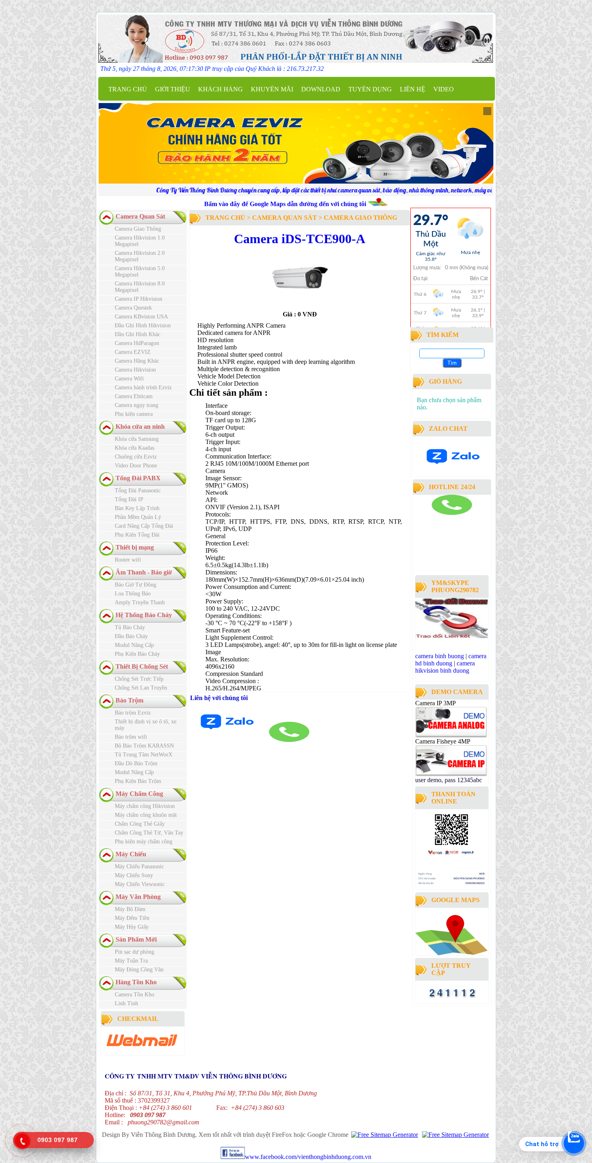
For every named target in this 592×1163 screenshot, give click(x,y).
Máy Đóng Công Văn (139, 970)
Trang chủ (127, 89)
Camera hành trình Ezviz (143, 387)
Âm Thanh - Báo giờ (144, 572)
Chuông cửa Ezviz (136, 457)
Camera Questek (133, 308)
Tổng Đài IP (129, 499)
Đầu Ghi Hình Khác (137, 334)
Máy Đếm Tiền (132, 918)
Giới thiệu (172, 89)
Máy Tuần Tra (131, 961)
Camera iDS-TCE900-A (299, 238)
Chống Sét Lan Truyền (141, 688)
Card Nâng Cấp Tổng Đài (144, 526)
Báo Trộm (129, 700)
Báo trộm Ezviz (133, 713)
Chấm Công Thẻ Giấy (140, 824)
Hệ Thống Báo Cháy (144, 614)
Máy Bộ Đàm (130, 909)
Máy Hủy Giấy (132, 927)
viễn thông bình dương (460, 569)
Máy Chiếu (131, 854)
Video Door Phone (136, 466)
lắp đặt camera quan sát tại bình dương (449, 536)
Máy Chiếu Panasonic (139, 866)
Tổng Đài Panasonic (138, 491)
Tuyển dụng (370, 89)
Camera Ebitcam (134, 396)
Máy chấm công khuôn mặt (146, 815)
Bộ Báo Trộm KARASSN (144, 746)
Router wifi (128, 560)
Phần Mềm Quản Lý (138, 517)
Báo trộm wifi (131, 737)
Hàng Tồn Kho (136, 982)
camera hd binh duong (450, 660)
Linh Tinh (126, 1003)
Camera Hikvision (135, 370)
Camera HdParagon (137, 343)
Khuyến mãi (272, 89)
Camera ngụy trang (136, 405)
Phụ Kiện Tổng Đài (137, 535)
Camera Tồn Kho (134, 995)
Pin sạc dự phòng (134, 952)
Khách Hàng (220, 89)
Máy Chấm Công (139, 793)
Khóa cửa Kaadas (134, 448)
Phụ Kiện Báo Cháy (137, 654)
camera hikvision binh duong (445, 667)
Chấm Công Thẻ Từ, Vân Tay (149, 833)
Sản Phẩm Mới (136, 939)
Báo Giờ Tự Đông (135, 585)
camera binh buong (439, 656)
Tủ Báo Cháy (130, 627)
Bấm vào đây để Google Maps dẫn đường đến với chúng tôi (286, 203)
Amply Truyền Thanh (140, 602)
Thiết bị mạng (135, 547)
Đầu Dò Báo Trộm (136, 763)
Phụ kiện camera (134, 414)
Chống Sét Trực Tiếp (139, 679)
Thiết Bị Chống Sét (142, 666)
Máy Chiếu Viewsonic (140, 884)
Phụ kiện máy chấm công (143, 842)
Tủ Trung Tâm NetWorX (143, 755)
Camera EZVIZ (133, 352)
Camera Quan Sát (140, 216)
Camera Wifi (129, 379)
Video (443, 89)
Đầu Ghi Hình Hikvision (143, 325)
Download (320, 89)
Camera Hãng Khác (137, 361)
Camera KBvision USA (141, 317)
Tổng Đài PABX (138, 478)
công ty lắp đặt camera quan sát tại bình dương (447, 561)
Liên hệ (412, 89)
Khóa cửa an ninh (140, 426)
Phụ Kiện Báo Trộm (138, 781)
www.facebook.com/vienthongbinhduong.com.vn (308, 1156)
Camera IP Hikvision (138, 299)
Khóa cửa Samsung (137, 439)
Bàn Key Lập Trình (137, 508)
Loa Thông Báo (133, 594)
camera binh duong (437, 518)
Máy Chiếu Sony (134, 875)
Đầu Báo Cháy (131, 636)
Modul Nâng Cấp (134, 645)
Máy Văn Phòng (138, 896)
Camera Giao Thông (138, 229)
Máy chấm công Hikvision (145, 806)
